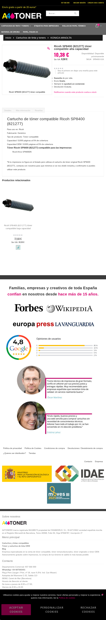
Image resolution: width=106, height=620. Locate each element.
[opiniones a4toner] (53, 399)
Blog (4, 549)
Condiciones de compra (54, 448)
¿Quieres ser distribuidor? (14, 453)
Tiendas (32, 453)
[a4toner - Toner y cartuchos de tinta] (21, 16)
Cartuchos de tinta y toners (31, 38)
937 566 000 (65, 3)
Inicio (8, 37)
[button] (48, 50)
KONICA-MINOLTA (61, 38)
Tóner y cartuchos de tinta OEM (16, 546)
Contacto (88, 461)
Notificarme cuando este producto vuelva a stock (75, 92)
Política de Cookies (33, 448)
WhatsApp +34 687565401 (13, 570)
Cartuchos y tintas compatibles (15, 543)
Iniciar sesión (79, 3)
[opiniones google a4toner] (53, 363)
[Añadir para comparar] (18, 247)
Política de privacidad (12, 448)
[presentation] (8, 110)
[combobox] (62, 13)
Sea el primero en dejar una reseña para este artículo (77, 71)
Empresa (99, 461)
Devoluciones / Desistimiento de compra (85, 448)
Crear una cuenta (96, 3)
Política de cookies (67, 598)
